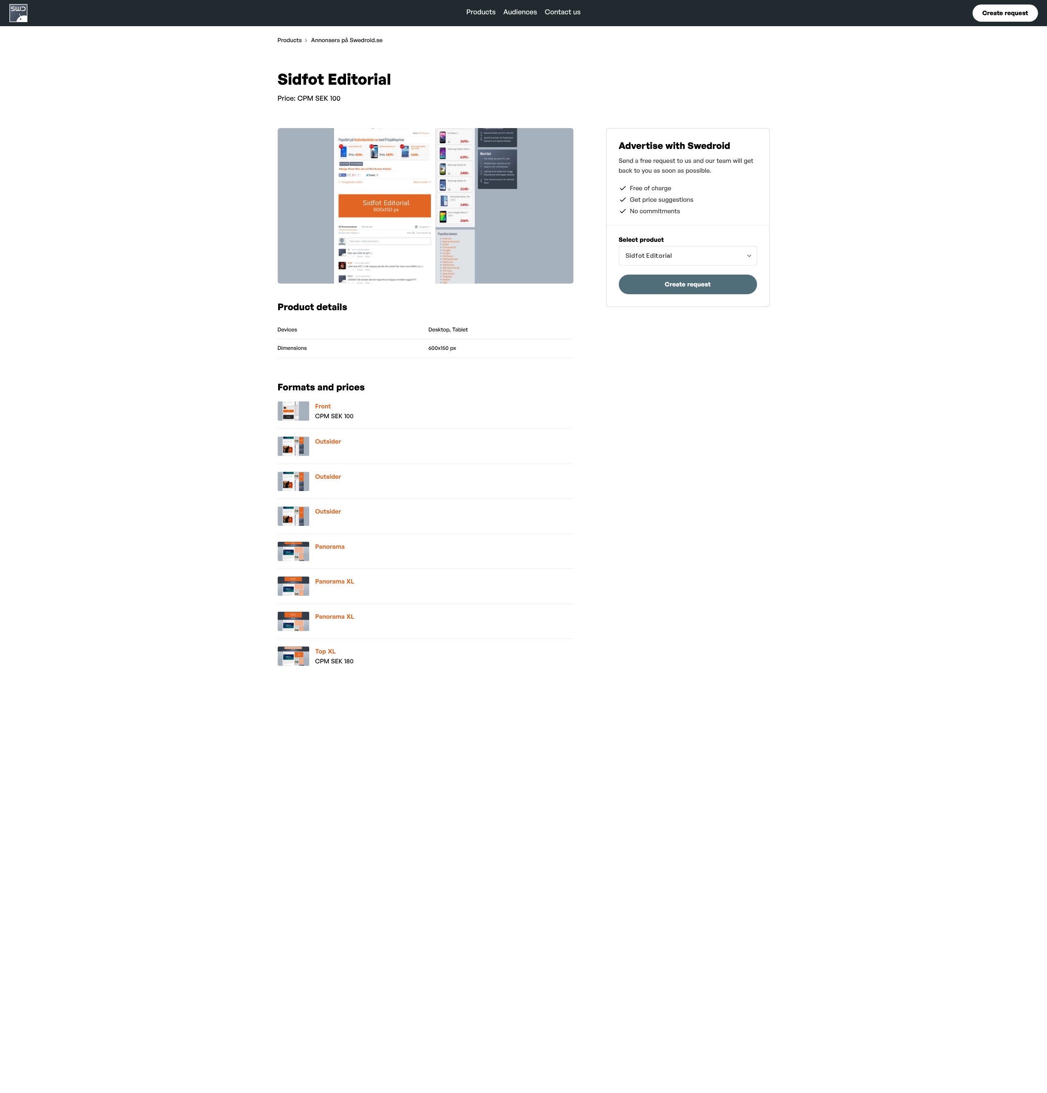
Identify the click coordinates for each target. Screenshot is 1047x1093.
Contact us (563, 12)
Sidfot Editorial (648, 255)
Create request (1005, 13)
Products (481, 12)
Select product (641, 239)
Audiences (520, 12)
